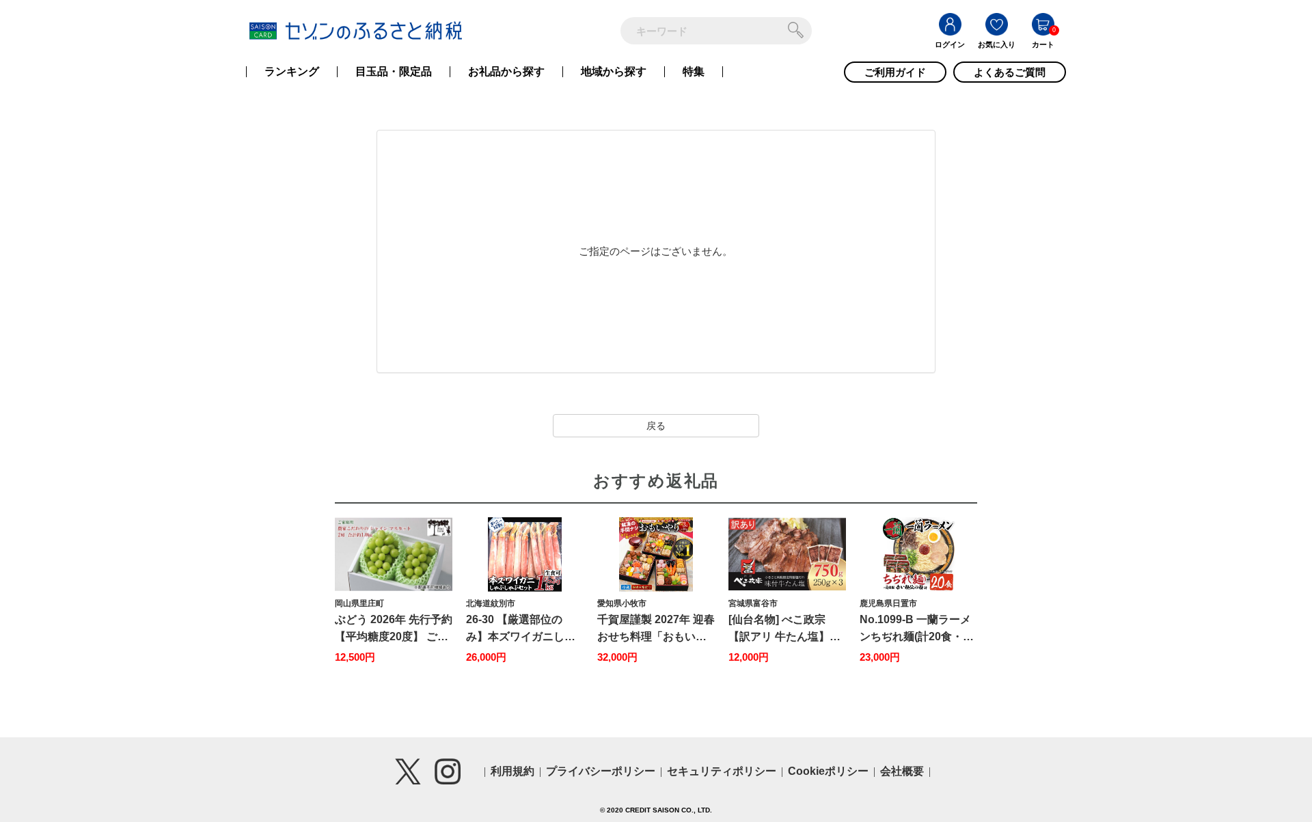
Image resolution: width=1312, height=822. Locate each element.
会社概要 (902, 771)
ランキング (291, 71)
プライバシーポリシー (600, 771)
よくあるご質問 (1010, 72)
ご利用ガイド (895, 72)
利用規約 (512, 771)
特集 (694, 71)
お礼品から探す (506, 71)
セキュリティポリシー (721, 771)
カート (1043, 44)
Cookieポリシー (828, 771)
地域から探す (613, 71)
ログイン (950, 44)
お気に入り (996, 44)
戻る (656, 425)
